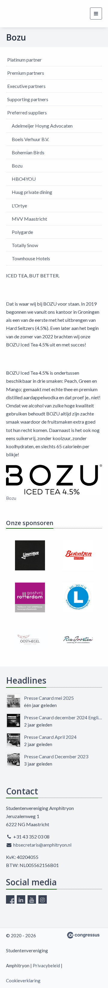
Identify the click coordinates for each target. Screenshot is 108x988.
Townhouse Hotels (31, 258)
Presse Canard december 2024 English (63, 717)
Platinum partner (24, 59)
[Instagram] (42, 899)
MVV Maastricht (29, 219)
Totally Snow (25, 245)
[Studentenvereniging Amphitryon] (17, 13)
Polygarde (22, 232)
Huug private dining (32, 192)
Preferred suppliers (27, 112)
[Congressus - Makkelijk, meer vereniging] (83, 935)
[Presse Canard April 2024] (13, 740)
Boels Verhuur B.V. (30, 139)
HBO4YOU (24, 179)
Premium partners (25, 73)
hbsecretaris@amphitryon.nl (42, 845)
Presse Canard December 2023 (56, 756)
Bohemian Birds (28, 152)
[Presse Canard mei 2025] (13, 701)
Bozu (17, 165)
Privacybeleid (46, 965)
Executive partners (26, 86)
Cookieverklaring (23, 980)
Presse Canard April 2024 (50, 737)
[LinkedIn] (21, 899)
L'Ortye (19, 205)
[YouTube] (32, 899)
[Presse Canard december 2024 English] (13, 720)
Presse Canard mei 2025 (49, 698)
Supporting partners (27, 99)
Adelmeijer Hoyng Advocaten (42, 125)
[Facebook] (10, 899)
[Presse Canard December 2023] (13, 759)
